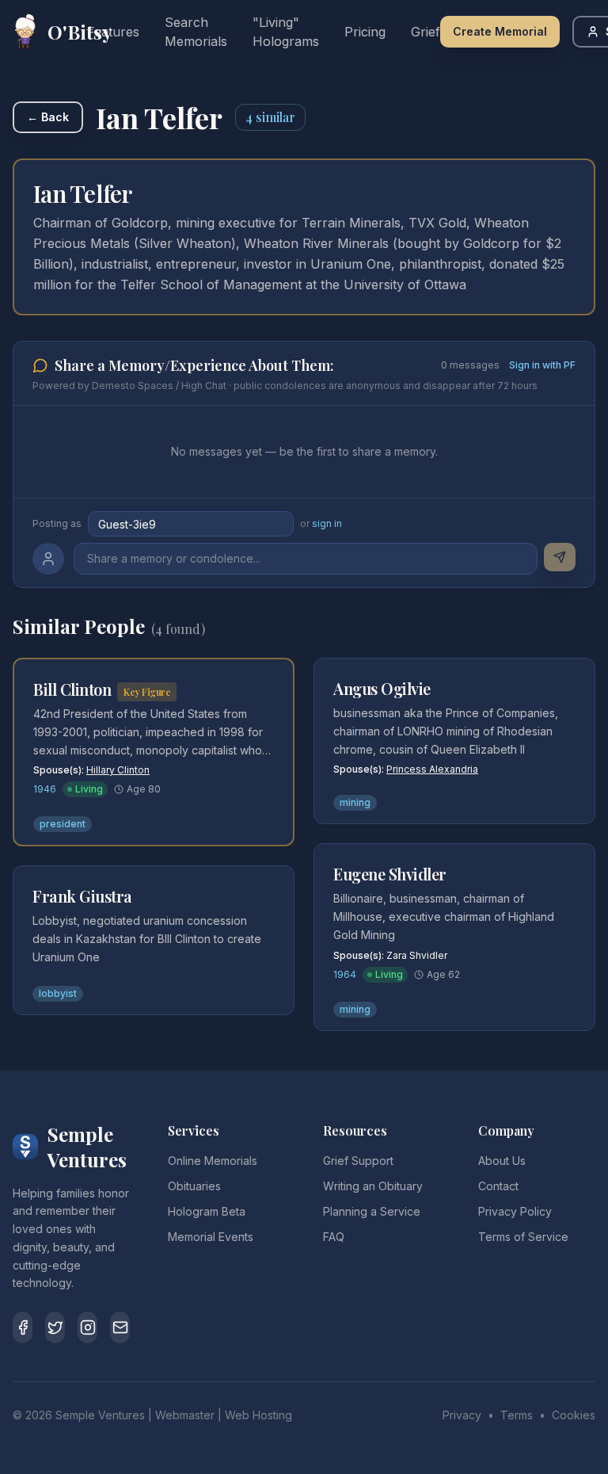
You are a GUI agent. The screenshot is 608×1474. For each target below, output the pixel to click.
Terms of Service (523, 1236)
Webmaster (185, 1415)
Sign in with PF (542, 365)
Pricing (365, 32)
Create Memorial (500, 31)
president (63, 824)
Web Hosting (258, 1415)
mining (355, 802)
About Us (502, 1160)
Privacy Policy (515, 1211)
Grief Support (358, 1160)
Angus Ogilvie (382, 688)
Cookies (573, 1415)
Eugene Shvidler (389, 873)
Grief (425, 32)
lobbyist (58, 993)
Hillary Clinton (118, 770)
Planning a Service (371, 1211)
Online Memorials (212, 1160)
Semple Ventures (100, 1415)
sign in (327, 523)
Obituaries (194, 1186)
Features (113, 32)
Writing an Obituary (373, 1186)
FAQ (333, 1236)
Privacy (462, 1415)
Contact (498, 1186)
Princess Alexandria (432, 769)
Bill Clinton (72, 689)
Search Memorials (196, 31)
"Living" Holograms (286, 31)
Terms (516, 1415)
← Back (48, 117)
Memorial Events (210, 1236)
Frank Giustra (82, 896)
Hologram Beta (206, 1211)
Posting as (57, 523)
